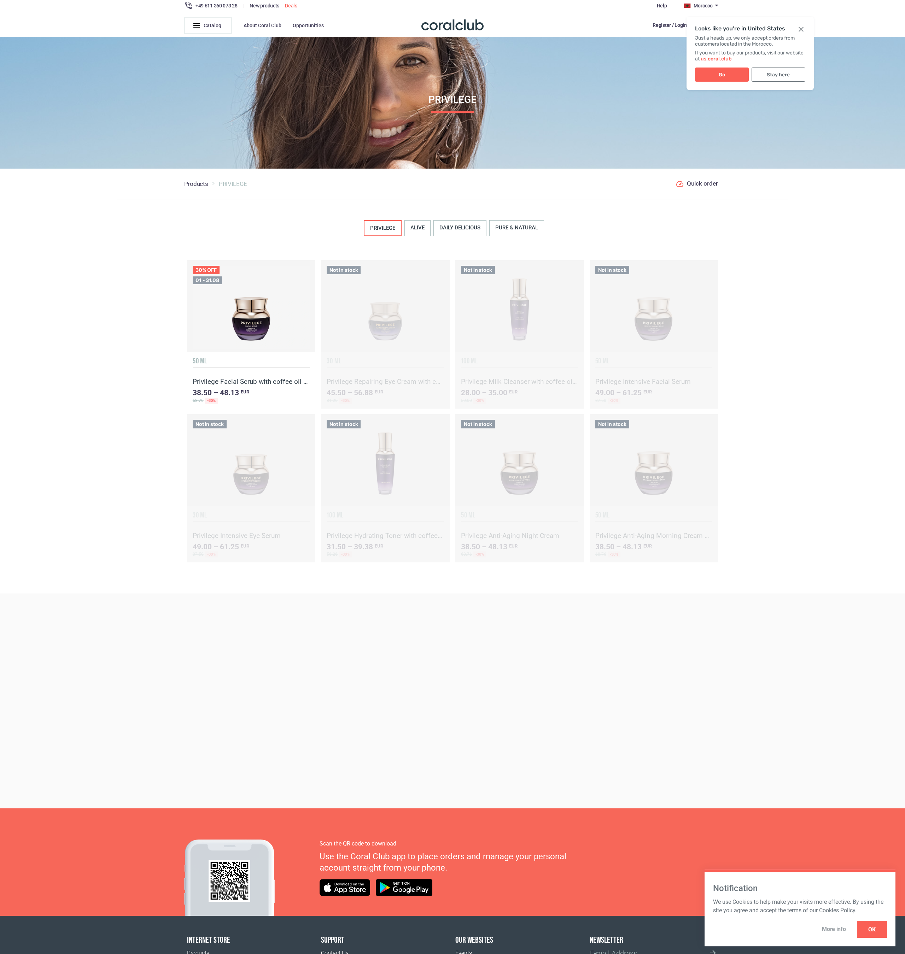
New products (264, 5)
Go (722, 75)
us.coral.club (716, 59)
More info (834, 929)
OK (872, 929)
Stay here (778, 75)
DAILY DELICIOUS (459, 227)
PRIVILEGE (382, 228)
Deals (291, 5)
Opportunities (308, 25)
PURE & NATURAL (516, 227)
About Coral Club (262, 25)
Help (662, 5)
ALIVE (417, 227)
